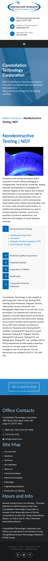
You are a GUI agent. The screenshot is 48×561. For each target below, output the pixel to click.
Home (5, 118)
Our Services (10, 452)
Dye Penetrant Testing (20, 244)
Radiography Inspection (20, 235)
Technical (8, 460)
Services (16, 118)
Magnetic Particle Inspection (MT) (25, 241)
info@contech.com (13, 439)
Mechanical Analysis (13, 478)
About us (8, 469)
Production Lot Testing (14, 491)
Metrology (9, 482)
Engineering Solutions (14, 486)
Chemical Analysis (12, 473)
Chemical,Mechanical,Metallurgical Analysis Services (24, 6)
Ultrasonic (15, 238)
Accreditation (10, 465)
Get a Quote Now (24, 387)
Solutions (8, 456)
